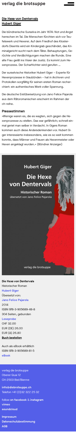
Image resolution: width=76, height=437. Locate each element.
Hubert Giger (10, 290)
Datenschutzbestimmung (18, 421)
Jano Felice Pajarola (15, 300)
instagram (36, 400)
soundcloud (9, 409)
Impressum (9, 417)
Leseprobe (9, 319)
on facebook (18, 400)
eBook (6, 355)
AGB (4, 426)
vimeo (6, 404)
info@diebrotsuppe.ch (16, 387)
